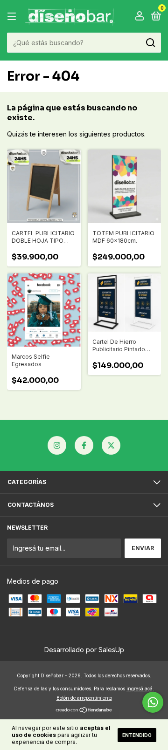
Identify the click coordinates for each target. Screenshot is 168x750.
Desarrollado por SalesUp (84, 650)
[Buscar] (150, 42)
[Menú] (13, 16)
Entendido (137, 735)
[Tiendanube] (84, 711)
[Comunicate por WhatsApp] (152, 702)
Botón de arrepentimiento (84, 698)
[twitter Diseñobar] (111, 445)
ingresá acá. (140, 688)
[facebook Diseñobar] (84, 445)
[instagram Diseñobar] (57, 445)
